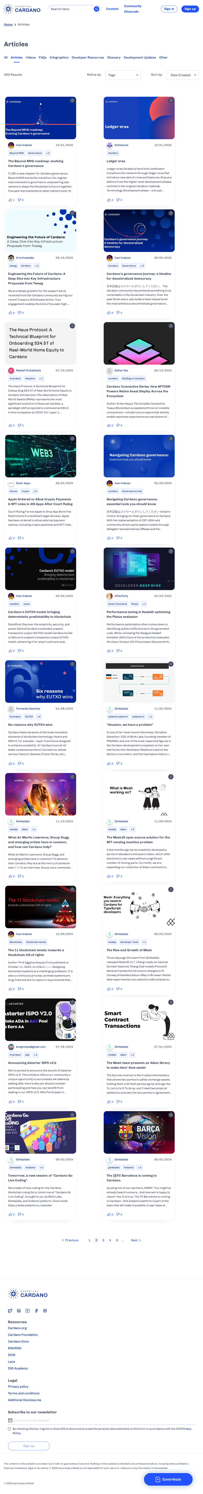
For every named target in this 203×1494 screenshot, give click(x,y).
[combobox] (123, 75)
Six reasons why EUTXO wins (30, 725)
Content (112, 9)
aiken (25, 829)
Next (134, 1240)
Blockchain (16, 942)
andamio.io (138, 716)
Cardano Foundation (23, 1335)
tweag (13, 265)
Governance (35, 153)
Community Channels (133, 8)
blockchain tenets (36, 942)
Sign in (169, 9)
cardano (113, 378)
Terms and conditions (24, 1393)
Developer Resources (88, 57)
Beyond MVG (17, 153)
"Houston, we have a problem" (130, 725)
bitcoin (13, 491)
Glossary (114, 57)
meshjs (13, 829)
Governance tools (132, 491)
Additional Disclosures (24, 1400)
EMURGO (14, 1348)
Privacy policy (18, 1386)
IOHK (11, 1355)
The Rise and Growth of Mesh (129, 950)
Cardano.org (17, 1328)
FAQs (43, 57)
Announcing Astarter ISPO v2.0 (32, 1063)
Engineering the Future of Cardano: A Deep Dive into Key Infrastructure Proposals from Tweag (36, 278)
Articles (17, 57)
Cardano (113, 153)
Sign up (190, 9)
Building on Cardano (133, 378)
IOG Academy (18, 1368)
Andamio (30, 1167)
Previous (72, 1240)
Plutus (134, 604)
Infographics (59, 57)
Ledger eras (116, 161)
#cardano (15, 378)
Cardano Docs (18, 1341)
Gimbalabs (15, 1167)
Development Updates (140, 57)
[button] (168, 1479)
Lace (11, 1361)
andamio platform (118, 716)
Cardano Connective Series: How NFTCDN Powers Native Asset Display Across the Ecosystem (138, 391)
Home (8, 24)
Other (163, 57)
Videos (31, 57)
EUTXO (29, 716)
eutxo (27, 604)
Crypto (25, 491)
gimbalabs (114, 1167)
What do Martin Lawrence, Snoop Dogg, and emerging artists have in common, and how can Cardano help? (38, 842)
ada (27, 1054)
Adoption (30, 378)
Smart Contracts (117, 604)
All (6, 57)
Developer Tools (129, 942)
